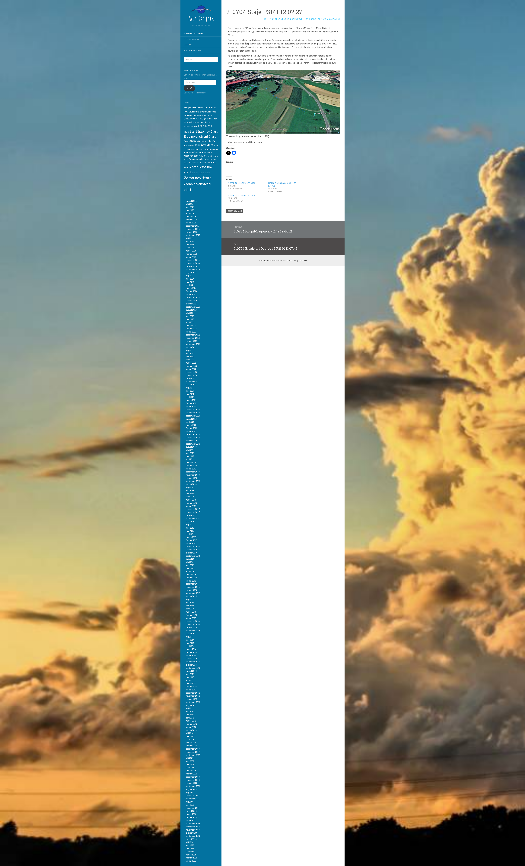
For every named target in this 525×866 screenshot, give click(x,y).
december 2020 (193, 409)
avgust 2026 (191, 201)
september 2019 (193, 444)
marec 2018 (191, 500)
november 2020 (193, 413)
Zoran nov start (205, 173)
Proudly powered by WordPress (270, 261)
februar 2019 (191, 466)
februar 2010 (191, 746)
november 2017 (193, 512)
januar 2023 (191, 332)
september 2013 (193, 668)
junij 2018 (190, 490)
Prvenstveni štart (210, 159)
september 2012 (193, 702)
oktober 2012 (191, 699)
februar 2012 (191, 724)
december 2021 (193, 372)
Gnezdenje (195, 141)
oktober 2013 (191, 665)
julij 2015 (189, 599)
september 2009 (193, 755)
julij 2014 (189, 637)
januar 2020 (191, 431)
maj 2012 (190, 715)
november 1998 (193, 830)
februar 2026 (191, 220)
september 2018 (193, 481)
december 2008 (193, 777)
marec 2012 (191, 721)
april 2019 (190, 459)
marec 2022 (191, 363)
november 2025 (193, 229)
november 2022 (193, 338)
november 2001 (193, 808)
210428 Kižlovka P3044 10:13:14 (241, 195)
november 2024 (193, 263)
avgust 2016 (191, 559)
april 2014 (190, 646)
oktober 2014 (191, 627)
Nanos (216, 156)
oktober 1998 (191, 833)
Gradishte (204, 141)
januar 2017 (191, 543)
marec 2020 (191, 425)
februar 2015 (191, 615)
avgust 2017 (191, 522)
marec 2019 (191, 462)
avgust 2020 (191, 419)
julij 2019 (189, 450)
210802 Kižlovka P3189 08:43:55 (241, 183)
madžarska (214, 149)
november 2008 (193, 780)
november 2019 (193, 437)
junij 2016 (190, 565)
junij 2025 (190, 241)
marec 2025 (191, 251)
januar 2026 (191, 223)
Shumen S (203, 163)
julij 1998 (189, 842)
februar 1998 (191, 858)
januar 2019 (191, 469)
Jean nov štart (203, 145)
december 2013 (193, 658)
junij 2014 (190, 640)
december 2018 (193, 472)
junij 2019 (190, 453)
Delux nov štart (191, 118)
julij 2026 (189, 204)
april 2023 (190, 322)
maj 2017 (190, 531)
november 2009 (193, 752)
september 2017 (193, 518)
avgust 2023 (191, 310)
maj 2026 (190, 210)
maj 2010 (190, 736)
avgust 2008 (191, 789)
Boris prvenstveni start (205, 111)
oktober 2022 (191, 341)
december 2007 (193, 795)
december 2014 (193, 621)
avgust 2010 (191, 730)
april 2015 (190, 609)
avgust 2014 (191, 634)
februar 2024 (191, 291)
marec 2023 (191, 325)
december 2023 (193, 297)
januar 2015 (191, 618)
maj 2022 (190, 357)
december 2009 (193, 749)
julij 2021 (189, 388)
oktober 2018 (191, 478)
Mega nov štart (191, 155)
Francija (187, 141)
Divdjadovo (187, 122)
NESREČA (187, 159)
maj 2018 (190, 494)
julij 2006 (189, 802)
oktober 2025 (191, 232)
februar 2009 (191, 774)
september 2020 (193, 416)
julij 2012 (189, 708)
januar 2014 (191, 655)
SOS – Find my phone (192, 50)
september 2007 (193, 799)
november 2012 (193, 696)
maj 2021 (190, 394)
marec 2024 (191, 288)
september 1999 (193, 823)
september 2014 (193, 631)
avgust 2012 (191, 705)
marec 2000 (191, 814)
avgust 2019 (191, 447)
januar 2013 (191, 690)
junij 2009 (190, 761)
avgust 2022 (191, 347)
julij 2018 (189, 487)
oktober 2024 (191, 266)
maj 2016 (190, 568)
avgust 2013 (191, 671)
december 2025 (193, 226)
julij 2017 (189, 525)
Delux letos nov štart (205, 115)
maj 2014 (190, 643)
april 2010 (190, 739)
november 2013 (193, 662)
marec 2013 (191, 683)
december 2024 (193, 260)
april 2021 (190, 397)
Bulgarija (187, 115)
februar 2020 (191, 428)
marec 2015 (191, 612)
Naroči (189, 88)
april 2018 (190, 497)
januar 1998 (191, 861)
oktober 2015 (191, 590)
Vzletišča (188, 45)
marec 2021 (191, 400)
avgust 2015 (191, 596)
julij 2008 (189, 792)
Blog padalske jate (192, 39)
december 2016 (193, 546)
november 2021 (193, 375)
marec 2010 (191, 743)
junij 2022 (190, 353)
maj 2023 (190, 319)
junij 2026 (190, 207)
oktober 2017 (191, 515)
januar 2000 (191, 820)
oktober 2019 (191, 441)
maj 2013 (190, 677)
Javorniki (191, 146)
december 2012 (193, 693)
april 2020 (190, 422)
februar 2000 (191, 817)
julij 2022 (189, 350)
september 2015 (193, 593)
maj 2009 (190, 764)
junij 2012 (190, 711)
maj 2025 (190, 245)
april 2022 (190, 360)
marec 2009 (191, 771)
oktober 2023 (191, 304)
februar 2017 (191, 540)
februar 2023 (191, 329)
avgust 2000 (191, 811)
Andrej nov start (190, 108)
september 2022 (193, 344)
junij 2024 (190, 279)
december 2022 (193, 335)
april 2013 (190, 680)
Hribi (185, 146)
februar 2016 (191, 578)
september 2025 (193, 235)
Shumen (196, 163)
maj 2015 (190, 606)
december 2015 (193, 584)
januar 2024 (191, 294)
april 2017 (190, 534)
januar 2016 (191, 581)
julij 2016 (189, 562)
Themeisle (303, 261)
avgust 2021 (191, 385)
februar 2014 (191, 652)
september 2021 (193, 382)
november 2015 (193, 587)
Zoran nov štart (197, 178)
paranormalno (198, 159)
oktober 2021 (191, 378)
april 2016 (190, 571)
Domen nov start (197, 122)
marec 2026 (191, 217)
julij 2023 (189, 313)
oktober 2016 (191, 553)
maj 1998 (190, 848)
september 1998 (193, 836)
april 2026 (190, 213)
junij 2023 (190, 316)
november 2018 (193, 475)
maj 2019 (190, 456)
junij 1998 (190, 845)
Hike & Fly (211, 141)
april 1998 (190, 852)
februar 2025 (191, 254)
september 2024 (193, 269)
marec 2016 (191, 574)
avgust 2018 (191, 484)
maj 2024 (190, 282)
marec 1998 (191, 855)
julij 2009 (189, 758)
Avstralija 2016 (203, 107)
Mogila (201, 156)
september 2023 (193, 307)
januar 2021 (191, 406)
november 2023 (193, 301)
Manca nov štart (191, 152)
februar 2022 (191, 366)
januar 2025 (191, 257)
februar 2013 (191, 687)
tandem (211, 162)
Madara (207, 149)
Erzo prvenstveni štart (200, 136)
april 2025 (190, 248)
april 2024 (190, 285)
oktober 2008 (191, 783)
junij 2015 (190, 603)
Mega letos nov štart (205, 152)
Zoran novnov (195, 173)
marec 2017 (191, 537)
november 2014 (193, 624)
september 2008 (193, 786)
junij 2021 (190, 391)
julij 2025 (189, 238)
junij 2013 (190, 674)
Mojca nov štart (208, 156)
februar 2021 (191, 403)
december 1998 (193, 827)
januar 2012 (191, 727)
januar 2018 (191, 506)
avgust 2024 (191, 272)
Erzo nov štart (207, 131)
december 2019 (193, 434)
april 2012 (190, 718)
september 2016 (193, 556)
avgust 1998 (191, 839)
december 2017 (193, 509)
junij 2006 (190, 805)
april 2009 (190, 768)
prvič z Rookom (189, 163)
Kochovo (201, 149)
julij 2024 (189, 276)
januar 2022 (191, 369)
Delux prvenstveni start (208, 119)
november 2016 (193, 550)
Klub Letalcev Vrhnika (193, 34)
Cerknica (193, 115)
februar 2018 (191, 503)
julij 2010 (189, 733)
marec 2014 (191, 649)
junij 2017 (190, 528)
